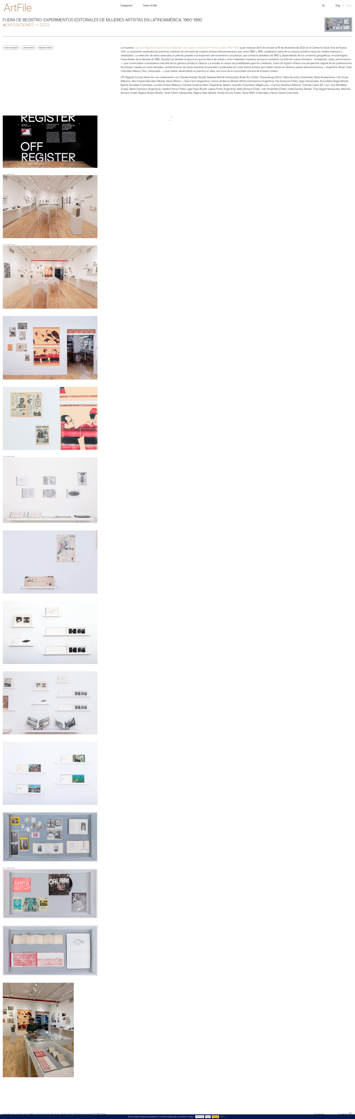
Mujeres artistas (45, 48)
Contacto (319, 1114)
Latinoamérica (28, 48)
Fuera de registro (11, 48)
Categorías (126, 5)
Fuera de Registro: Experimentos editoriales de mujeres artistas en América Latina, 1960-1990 (186, 47)
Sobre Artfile (150, 5)
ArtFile (18, 7)
